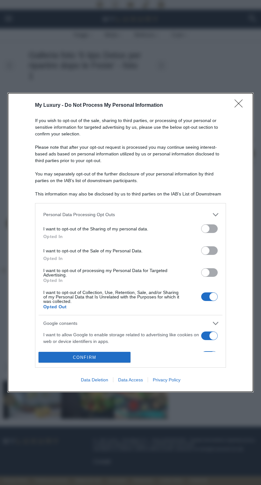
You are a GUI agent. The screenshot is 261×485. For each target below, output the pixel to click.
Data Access (130, 379)
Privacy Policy (166, 379)
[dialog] (130, 242)
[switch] (209, 228)
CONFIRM (84, 357)
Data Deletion (94, 379)
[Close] (241, 105)
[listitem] (130, 214)
